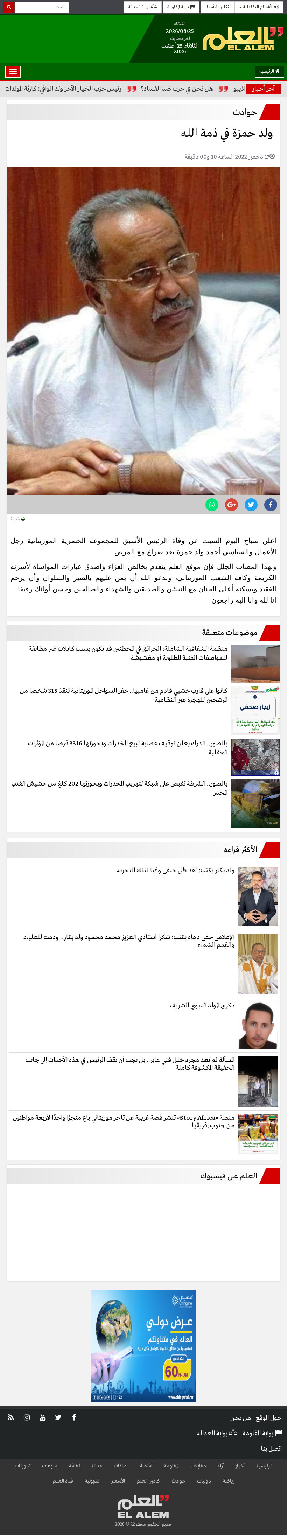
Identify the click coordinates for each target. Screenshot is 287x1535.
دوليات (204, 1481)
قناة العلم (63, 1481)
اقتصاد (145, 1466)
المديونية (92, 1481)
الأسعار (118, 1481)
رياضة (228, 1481)
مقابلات (198, 1466)
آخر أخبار (263, 89)
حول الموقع (268, 1418)
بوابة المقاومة (178, 7)
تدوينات (22, 1466)
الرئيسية (267, 72)
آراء (221, 1466)
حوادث (179, 1481)
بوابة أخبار (214, 7)
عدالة (96, 1466)
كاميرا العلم (148, 1481)
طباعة (16, 519)
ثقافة (74, 1466)
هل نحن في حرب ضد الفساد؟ (212, 89)
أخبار (240, 1466)
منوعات (49, 1466)
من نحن (240, 1418)
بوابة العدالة (139, 7)
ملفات (120, 1466)
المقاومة (171, 1466)
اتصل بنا (271, 1449)
